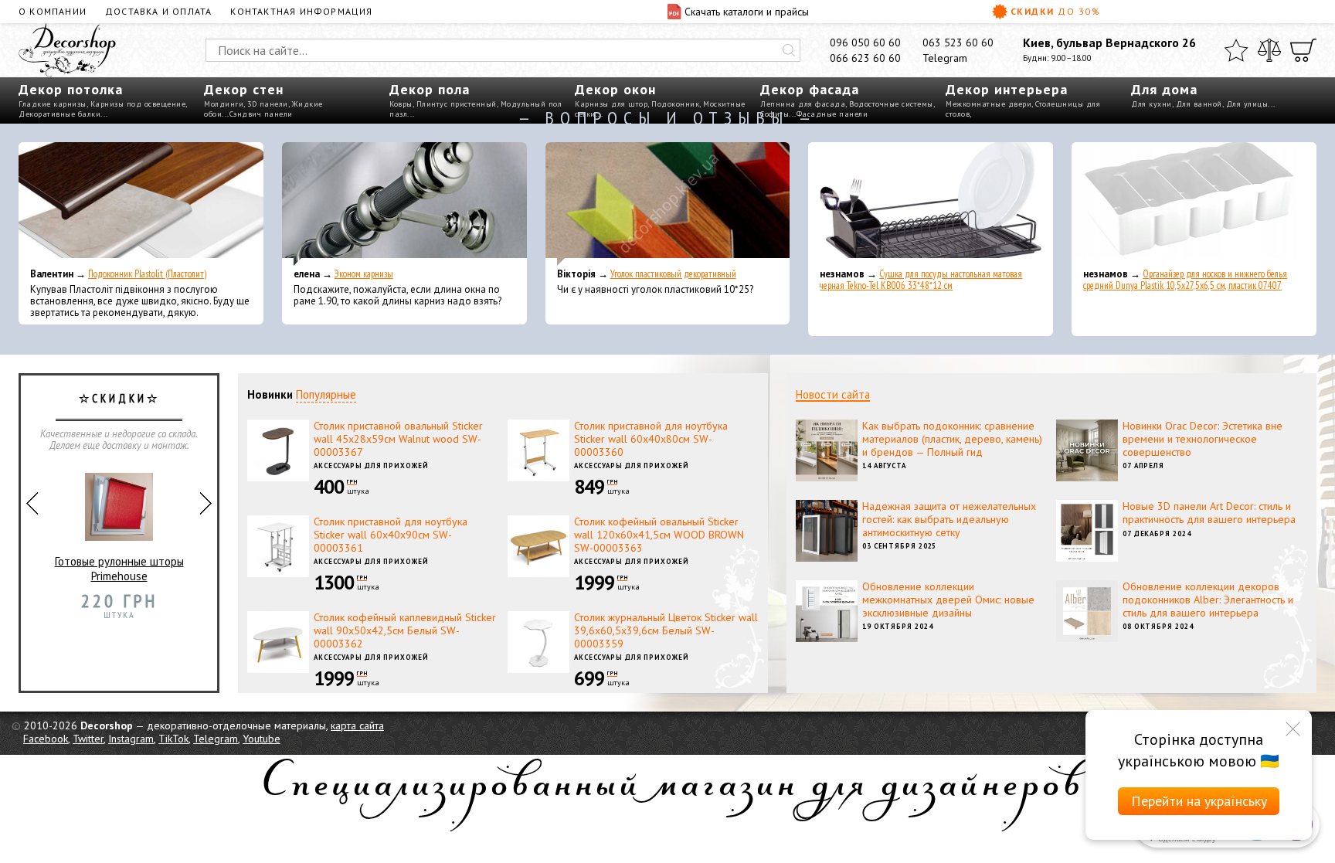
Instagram (131, 739)
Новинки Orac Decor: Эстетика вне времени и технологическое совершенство (1202, 439)
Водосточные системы (891, 104)
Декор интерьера (1007, 89)
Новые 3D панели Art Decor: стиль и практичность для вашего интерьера (1209, 512)
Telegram (944, 58)
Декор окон (615, 89)
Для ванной (1199, 104)
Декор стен (244, 89)
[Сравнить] (1269, 50)
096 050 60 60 (865, 42)
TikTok (173, 739)
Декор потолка (71, 89)
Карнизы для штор (611, 104)
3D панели (267, 104)
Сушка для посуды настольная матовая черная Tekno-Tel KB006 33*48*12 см (921, 279)
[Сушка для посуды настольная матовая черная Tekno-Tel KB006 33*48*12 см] (930, 204)
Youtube (261, 739)
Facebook (45, 739)
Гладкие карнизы (53, 104)
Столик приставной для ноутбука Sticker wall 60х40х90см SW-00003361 (390, 535)
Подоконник (675, 104)
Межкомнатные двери (988, 104)
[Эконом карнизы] (404, 204)
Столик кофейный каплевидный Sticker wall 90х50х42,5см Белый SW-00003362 (405, 630)
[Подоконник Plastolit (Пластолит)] (141, 204)
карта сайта (357, 725)
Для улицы (1247, 104)
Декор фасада (809, 89)
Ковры (401, 104)
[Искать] (789, 50)
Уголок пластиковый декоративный (673, 273)
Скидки (1055, 11)
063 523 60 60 (958, 42)
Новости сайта (833, 394)
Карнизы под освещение (138, 104)
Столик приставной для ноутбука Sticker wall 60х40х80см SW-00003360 (651, 439)
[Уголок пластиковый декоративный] (667, 204)
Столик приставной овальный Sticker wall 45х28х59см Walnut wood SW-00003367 (398, 439)
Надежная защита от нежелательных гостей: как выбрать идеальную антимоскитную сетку (949, 519)
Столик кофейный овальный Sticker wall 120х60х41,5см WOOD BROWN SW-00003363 (659, 535)
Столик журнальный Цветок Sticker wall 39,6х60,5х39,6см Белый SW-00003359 (666, 630)
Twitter (88, 739)
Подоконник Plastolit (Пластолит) (147, 273)
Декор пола (429, 89)
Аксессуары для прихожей (371, 465)
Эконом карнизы (364, 273)
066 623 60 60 (865, 58)
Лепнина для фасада (802, 104)
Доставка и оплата (158, 11)
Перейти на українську (1199, 801)
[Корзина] (1303, 50)
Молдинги (223, 104)
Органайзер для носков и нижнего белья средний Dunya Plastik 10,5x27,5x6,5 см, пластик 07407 (1185, 279)
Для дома (1164, 89)
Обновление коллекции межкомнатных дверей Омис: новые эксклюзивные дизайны (948, 599)
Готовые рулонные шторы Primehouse (119, 568)
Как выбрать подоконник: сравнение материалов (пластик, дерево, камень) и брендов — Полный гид (952, 439)
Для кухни (1151, 104)
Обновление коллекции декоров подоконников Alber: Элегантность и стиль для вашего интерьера (1208, 599)
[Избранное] (1236, 50)
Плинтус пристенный (456, 104)
